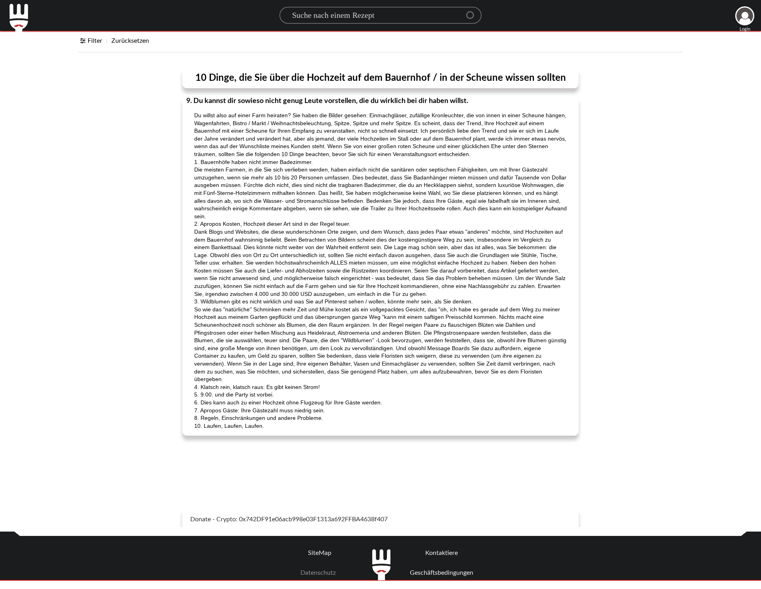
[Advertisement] (380, 462)
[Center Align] (473, 12)
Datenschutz (318, 573)
